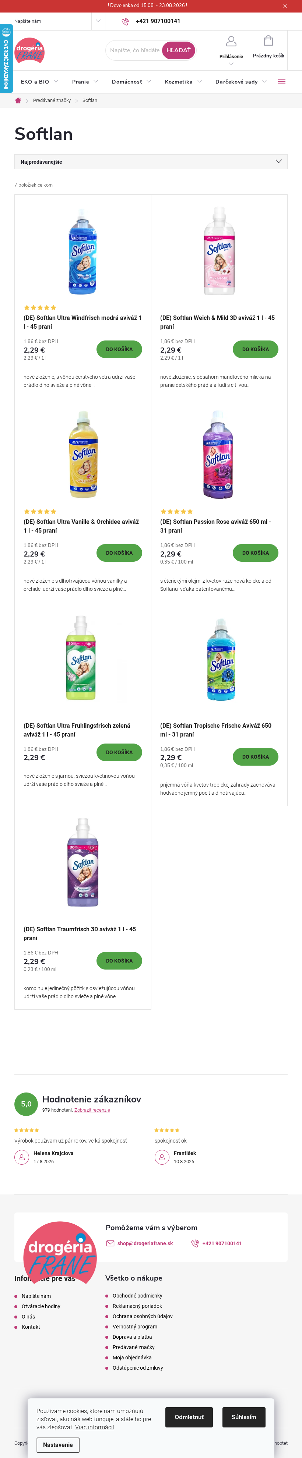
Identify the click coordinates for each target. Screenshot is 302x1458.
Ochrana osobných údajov (143, 1316)
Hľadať (178, 50)
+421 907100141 (222, 1243)
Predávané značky (134, 1347)
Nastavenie (58, 1444)
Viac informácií (94, 1427)
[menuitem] (40, 82)
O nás (28, 1317)
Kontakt (31, 1327)
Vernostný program (135, 1327)
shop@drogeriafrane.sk (145, 1243)
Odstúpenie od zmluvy (138, 1368)
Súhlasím (244, 1417)
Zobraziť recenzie (92, 1110)
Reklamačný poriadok (137, 1306)
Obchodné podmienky (137, 1296)
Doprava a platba (132, 1337)
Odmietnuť (189, 1417)
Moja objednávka (132, 1357)
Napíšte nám (27, 21)
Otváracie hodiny (41, 1306)
